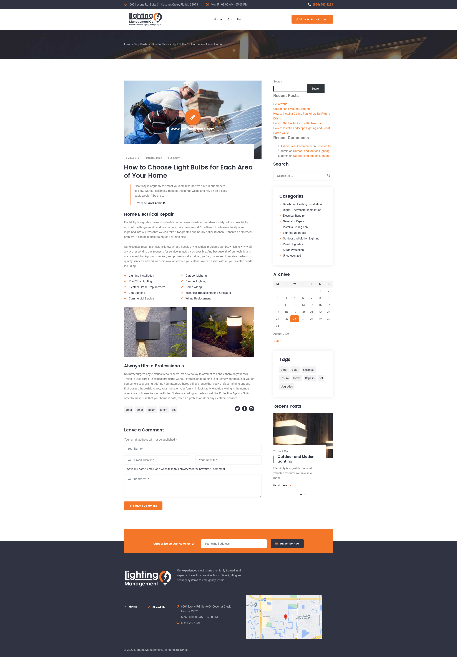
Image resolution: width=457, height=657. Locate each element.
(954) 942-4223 (323, 4)
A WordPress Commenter (296, 146)
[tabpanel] (303, 450)
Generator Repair (293, 221)
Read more (280, 485)
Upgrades (287, 386)
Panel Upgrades (293, 244)
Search (277, 81)
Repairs (310, 378)
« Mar (276, 341)
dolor (140, 409)
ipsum (151, 409)
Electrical (308, 369)
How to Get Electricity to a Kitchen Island (298, 123)
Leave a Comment (145, 506)
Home (126, 44)
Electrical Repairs (294, 215)
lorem (163, 409)
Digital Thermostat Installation (302, 210)
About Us (158, 607)
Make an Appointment (314, 19)
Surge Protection (293, 250)
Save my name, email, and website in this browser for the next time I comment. (176, 469)
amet (128, 409)
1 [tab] (301, 494)
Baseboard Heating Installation (302, 204)
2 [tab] (305, 494)
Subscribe (289, 543)
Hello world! (280, 104)
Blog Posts (140, 44)
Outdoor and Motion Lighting (291, 109)
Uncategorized (292, 255)
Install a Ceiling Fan (295, 227)
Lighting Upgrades (294, 232)
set (174, 409)
